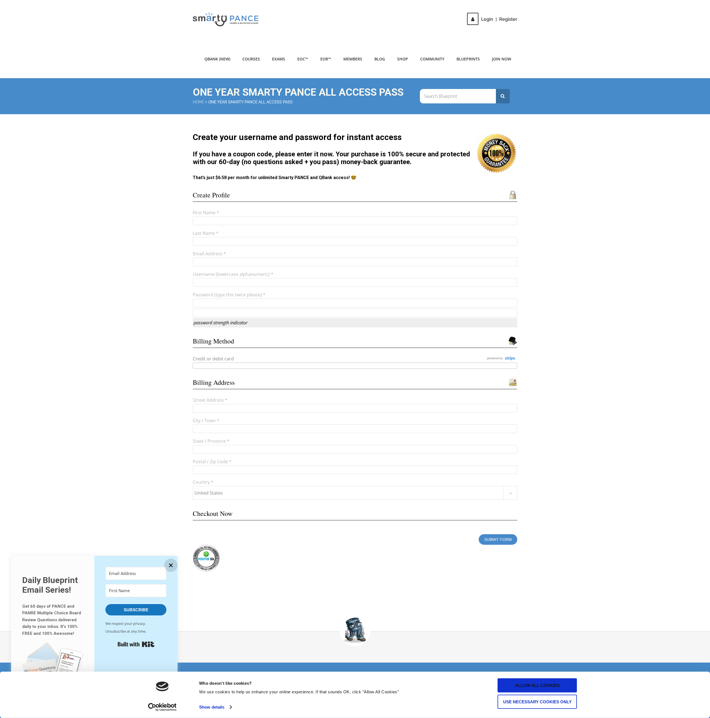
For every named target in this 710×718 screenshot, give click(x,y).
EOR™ (325, 59)
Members (352, 59)
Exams (278, 59)
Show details (211, 707)
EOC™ (302, 59)
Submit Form (498, 539)
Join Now (501, 59)
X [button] (704, 5)
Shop (402, 59)
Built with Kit (136, 644)
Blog (379, 59)
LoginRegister (499, 19)
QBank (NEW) (217, 59)
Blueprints (468, 59)
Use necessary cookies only (537, 701)
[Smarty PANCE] (229, 19)
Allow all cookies (537, 685)
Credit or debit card (213, 359)
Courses (251, 59)
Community (432, 59)
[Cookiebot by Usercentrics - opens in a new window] (162, 707)
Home (198, 102)
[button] (52, 669)
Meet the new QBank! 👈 (463, 8)
